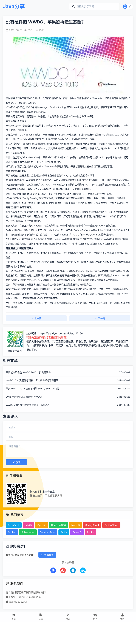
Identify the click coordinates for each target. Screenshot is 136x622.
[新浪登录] (63, 570)
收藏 (41, 30)
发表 (18, 462)
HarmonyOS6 (58, 525)
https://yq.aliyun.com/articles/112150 (61, 333)
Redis (64, 532)
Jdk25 (28, 525)
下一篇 (101, 318)
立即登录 (48, 554)
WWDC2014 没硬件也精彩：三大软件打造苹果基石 (32, 380)
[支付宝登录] (83, 570)
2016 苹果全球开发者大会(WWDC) (24, 396)
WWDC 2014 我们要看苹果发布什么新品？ (28, 404)
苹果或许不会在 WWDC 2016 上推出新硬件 (28, 372)
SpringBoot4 (92, 525)
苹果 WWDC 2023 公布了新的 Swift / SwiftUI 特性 (32, 388)
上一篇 (38, 318)
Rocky (90, 532)
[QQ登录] (73, 570)
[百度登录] (53, 570)
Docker (12, 532)
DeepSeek (13, 525)
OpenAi (41, 525)
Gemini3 (76, 532)
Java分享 (14, 6)
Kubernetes (27, 532)
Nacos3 (75, 525)
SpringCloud (111, 525)
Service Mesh (47, 532)
